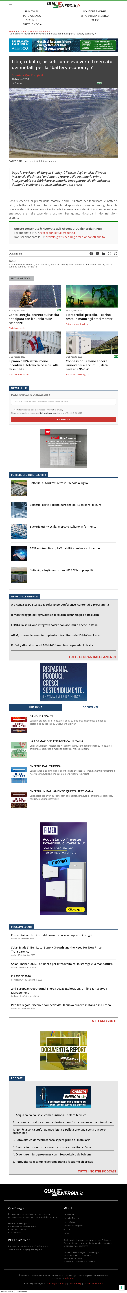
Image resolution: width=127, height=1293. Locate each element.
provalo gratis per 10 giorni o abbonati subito (75, 237)
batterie (54, 264)
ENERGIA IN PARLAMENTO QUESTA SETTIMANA (61, 791)
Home (12, 31)
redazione (69, 1278)
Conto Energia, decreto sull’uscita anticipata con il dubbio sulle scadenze (34, 319)
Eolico (95, 20)
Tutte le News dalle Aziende (92, 657)
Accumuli (22, 31)
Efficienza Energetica (74, 1225)
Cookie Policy (75, 1283)
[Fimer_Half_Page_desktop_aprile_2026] (63, 868)
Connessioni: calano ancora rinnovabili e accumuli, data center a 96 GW (87, 365)
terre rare (32, 266)
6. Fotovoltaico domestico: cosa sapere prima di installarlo (51, 1140)
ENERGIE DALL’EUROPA (45, 766)
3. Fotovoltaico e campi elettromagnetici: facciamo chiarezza (53, 1161)
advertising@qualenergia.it (29, 1249)
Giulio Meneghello (17, 328)
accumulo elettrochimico (21, 264)
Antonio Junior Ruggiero (77, 324)
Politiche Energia (71, 1218)
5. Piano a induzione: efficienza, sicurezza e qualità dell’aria (52, 1147)
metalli (93, 264)
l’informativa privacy (47, 413)
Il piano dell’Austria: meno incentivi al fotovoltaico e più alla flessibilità (34, 365)
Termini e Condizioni (93, 1283)
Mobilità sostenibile (40, 31)
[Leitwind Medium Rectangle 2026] (63, 681)
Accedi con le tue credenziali (58, 233)
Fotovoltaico (69, 1222)
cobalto (64, 264)
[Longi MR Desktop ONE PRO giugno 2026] (63, 448)
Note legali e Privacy (57, 1283)
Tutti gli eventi (103, 1021)
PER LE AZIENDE (19, 1240)
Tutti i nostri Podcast (97, 1171)
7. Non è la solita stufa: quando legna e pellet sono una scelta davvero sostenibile (59, 1131)
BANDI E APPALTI (41, 716)
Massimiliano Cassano (19, 374)
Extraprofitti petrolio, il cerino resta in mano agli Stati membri (90, 317)
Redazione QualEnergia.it (27, 75)
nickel (101, 264)
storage (21, 266)
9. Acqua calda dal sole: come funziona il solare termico (49, 1115)
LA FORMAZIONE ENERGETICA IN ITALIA (56, 741)
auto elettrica (42, 264)
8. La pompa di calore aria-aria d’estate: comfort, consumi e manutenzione (62, 1122)
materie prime (81, 264)
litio (71, 264)
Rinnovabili (69, 1214)
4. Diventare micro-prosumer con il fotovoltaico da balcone (52, 1154)
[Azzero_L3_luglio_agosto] (63, 45)
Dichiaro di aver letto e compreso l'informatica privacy (39, 410)
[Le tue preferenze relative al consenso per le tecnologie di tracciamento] (122, 1288)
